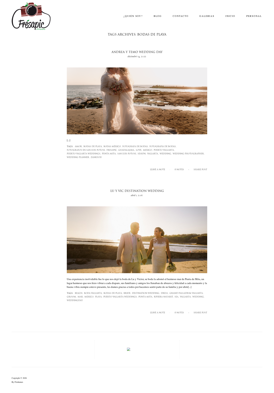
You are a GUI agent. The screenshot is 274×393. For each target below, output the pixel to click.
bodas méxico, (112, 147)
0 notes (179, 170)
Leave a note (157, 170)
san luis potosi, (127, 154)
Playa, (98, 297)
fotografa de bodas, (135, 147)
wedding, (166, 154)
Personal (254, 15)
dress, (164, 293)
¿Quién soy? (133, 15)
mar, (80, 297)
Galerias (206, 15)
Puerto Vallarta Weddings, (84, 154)
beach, (79, 293)
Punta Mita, (109, 154)
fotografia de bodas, (162, 147)
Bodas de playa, (92, 147)
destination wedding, (146, 293)
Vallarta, (153, 154)
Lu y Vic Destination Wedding (137, 191)
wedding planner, (78, 157)
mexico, (148, 150)
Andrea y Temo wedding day (137, 52)
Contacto (180, 15)
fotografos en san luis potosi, (86, 150)
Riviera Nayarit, (164, 297)
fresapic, (112, 150)
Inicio (230, 15)
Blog (158, 15)
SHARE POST (200, 170)
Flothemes (19, 382)
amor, (78, 147)
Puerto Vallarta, (164, 150)
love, (139, 150)
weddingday (75, 300)
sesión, (142, 154)
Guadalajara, (126, 150)
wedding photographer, (188, 154)
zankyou (96, 157)
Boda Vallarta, (93, 293)
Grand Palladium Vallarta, (186, 293)
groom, (72, 297)
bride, (127, 293)
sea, (177, 297)
